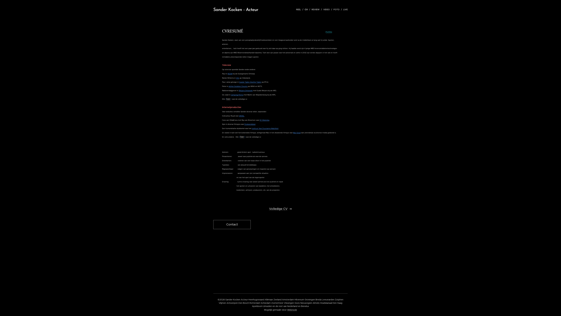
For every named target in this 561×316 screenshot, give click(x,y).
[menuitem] (299, 9)
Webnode (292, 310)
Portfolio (329, 32)
